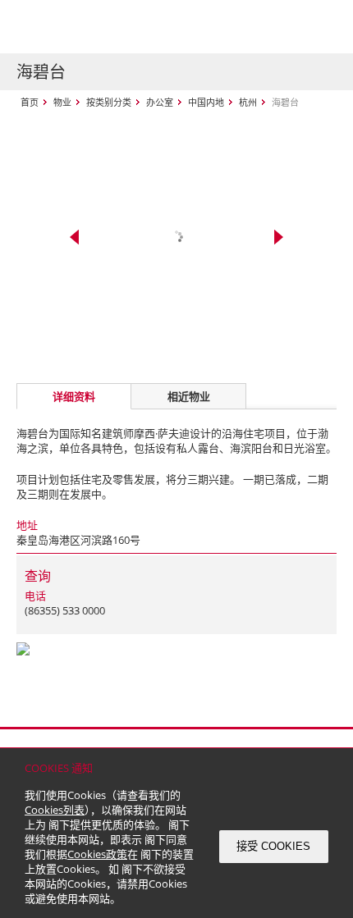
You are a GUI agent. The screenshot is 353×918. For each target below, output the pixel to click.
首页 (30, 102)
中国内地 (206, 102)
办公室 (159, 102)
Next (278, 237)
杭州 (248, 102)
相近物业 (188, 396)
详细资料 (74, 396)
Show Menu (320, 27)
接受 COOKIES (273, 846)
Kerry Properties (116, 26)
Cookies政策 (97, 854)
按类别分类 (108, 102)
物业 (62, 102)
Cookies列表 (55, 809)
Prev (74, 237)
